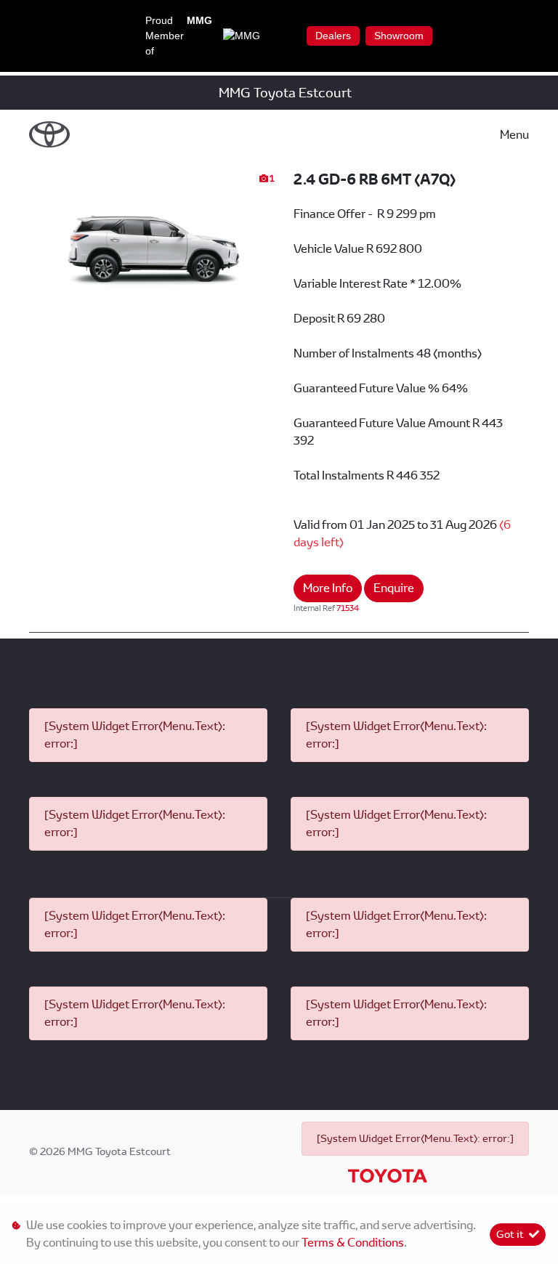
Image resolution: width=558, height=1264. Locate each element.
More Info (327, 588)
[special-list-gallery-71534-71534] (154, 240)
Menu (514, 134)
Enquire (393, 588)
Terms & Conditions (353, 1242)
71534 (347, 608)
